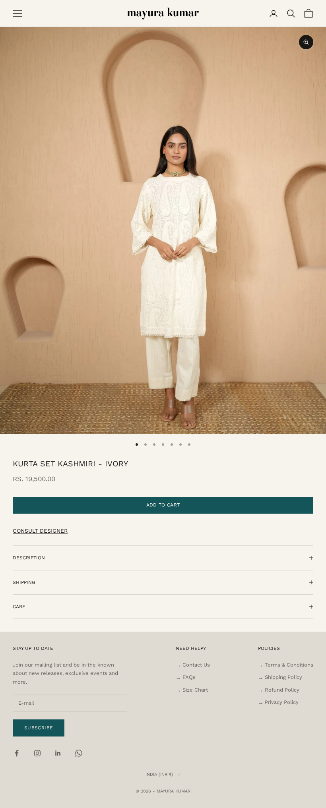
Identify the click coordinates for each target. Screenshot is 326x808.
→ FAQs (186, 677)
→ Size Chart (192, 690)
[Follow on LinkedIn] (58, 753)
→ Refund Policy (278, 690)
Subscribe (38, 728)
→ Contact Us (193, 665)
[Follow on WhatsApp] (79, 753)
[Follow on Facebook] (17, 753)
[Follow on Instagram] (37, 753)
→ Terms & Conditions (285, 665)
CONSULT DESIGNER (40, 531)
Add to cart (163, 505)
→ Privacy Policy (278, 702)
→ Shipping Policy (280, 677)
